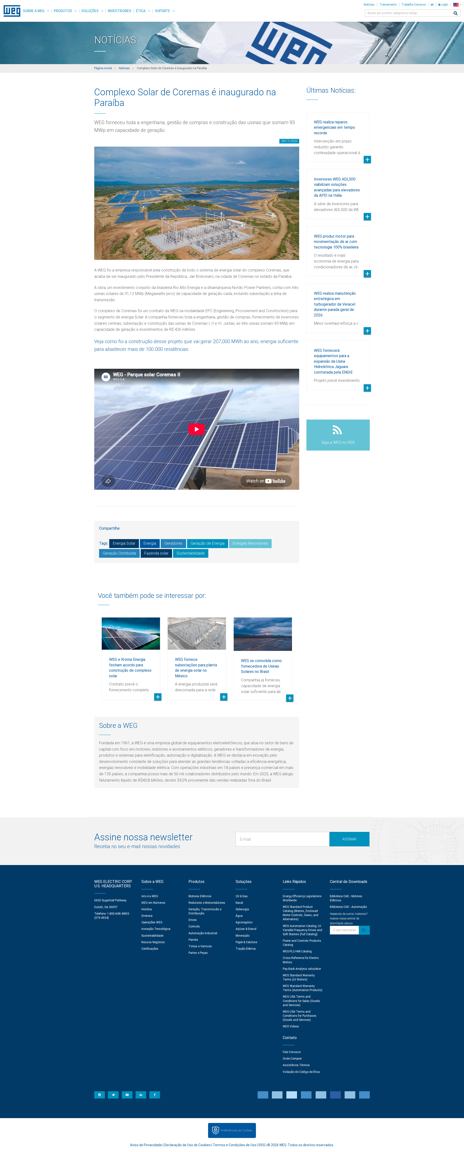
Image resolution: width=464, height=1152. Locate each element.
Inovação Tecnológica (155, 929)
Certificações (149, 948)
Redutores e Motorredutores (206, 902)
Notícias (369, 4)
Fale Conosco (292, 1052)
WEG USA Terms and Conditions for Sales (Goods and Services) (301, 1001)
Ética (140, 11)
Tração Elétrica (246, 948)
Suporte (162, 11)
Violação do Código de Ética (301, 1072)
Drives (192, 920)
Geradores (173, 543)
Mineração (242, 935)
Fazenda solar (156, 553)
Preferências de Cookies (236, 1130)
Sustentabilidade (191, 553)
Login (444, 4)
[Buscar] (455, 13)
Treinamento (388, 4)
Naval (239, 902)
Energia (150, 543)
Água (239, 916)
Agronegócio (244, 922)
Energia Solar (124, 543)
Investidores (119, 11)
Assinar (349, 839)
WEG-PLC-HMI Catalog (297, 951)
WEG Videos (291, 1026)
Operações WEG (151, 922)
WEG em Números (153, 902)
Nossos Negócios (153, 942)
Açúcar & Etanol (246, 929)
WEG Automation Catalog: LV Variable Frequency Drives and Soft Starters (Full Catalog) (302, 930)
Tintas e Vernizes (200, 946)
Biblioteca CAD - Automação (348, 907)
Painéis (193, 939)
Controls (194, 926)
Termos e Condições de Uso (234, 1145)
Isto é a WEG (149, 896)
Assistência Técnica (296, 1065)
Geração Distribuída (119, 553)
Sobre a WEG (33, 11)
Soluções (90, 11)
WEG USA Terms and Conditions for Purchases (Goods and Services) (299, 1016)
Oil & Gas (242, 896)
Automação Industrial (202, 933)
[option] (131, 655)
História (146, 909)
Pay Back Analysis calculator (302, 969)
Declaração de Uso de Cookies (187, 1145)
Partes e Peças (198, 953)
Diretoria (146, 916)
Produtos (63, 11)
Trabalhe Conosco (413, 4)
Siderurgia (242, 909)
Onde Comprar (292, 1058)
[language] (457, 4)
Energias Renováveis (250, 543)
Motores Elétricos (199, 896)
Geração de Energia (208, 543)
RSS (262, 1145)
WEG (10, 11)
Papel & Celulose (246, 942)
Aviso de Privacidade (146, 1145)
